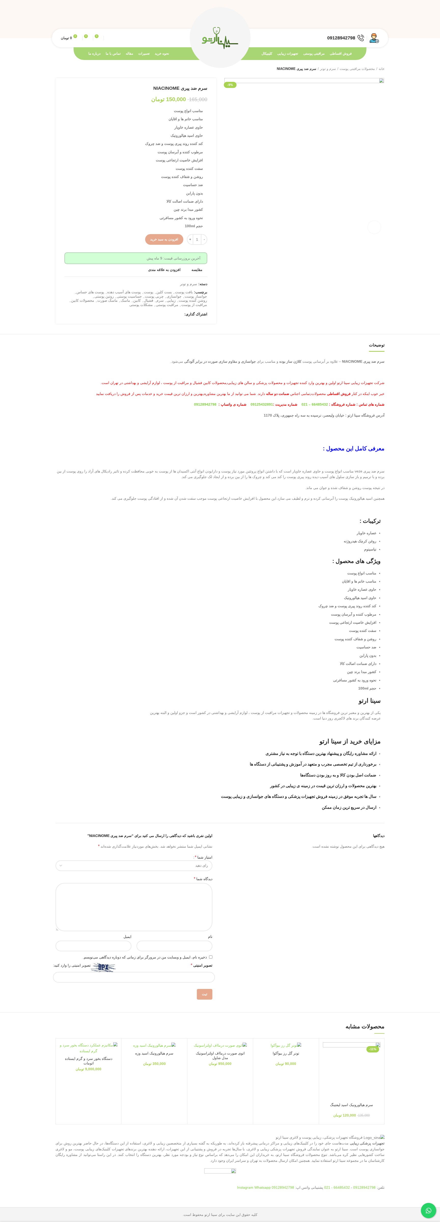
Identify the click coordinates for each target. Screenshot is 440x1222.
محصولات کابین (82, 300)
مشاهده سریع (326, 1073)
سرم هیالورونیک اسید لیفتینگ (351, 1105)
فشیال (148, 300)
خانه (381, 69)
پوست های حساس (90, 292)
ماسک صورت (107, 300)
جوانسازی (174, 296)
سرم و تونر (328, 69)
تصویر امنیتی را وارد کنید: (72, 965)
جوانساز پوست (196, 296)
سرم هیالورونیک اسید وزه (154, 1053)
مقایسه (196, 269)
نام (210, 937)
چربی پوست (154, 296)
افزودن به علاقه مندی (164, 269)
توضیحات (376, 345)
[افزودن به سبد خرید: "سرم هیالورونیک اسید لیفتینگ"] (326, 1062)
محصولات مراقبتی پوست (357, 69)
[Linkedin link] (359, 19)
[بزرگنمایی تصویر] (374, 227)
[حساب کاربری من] (374, 38)
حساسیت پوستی (129, 296)
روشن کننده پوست (193, 300)
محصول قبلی (68, 68)
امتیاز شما (203, 857)
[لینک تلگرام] (353, 19)
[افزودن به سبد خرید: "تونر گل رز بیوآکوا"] (260, 1062)
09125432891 (262, 404)
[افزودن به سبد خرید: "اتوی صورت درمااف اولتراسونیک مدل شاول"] (195, 1062)
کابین (137, 300)
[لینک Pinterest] (365, 19)
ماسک (125, 300)
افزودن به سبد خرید (164, 239)
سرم (160, 300)
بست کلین (164, 292)
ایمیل (127, 937)
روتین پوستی (104, 296)
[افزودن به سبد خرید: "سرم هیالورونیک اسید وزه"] (129, 1062)
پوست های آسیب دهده (124, 292)
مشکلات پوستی (141, 305)
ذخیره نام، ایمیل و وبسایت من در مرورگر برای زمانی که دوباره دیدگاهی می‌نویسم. (145, 957)
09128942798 (205, 404)
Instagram (245, 1187)
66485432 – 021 (314, 404)
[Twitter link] (371, 19)
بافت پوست (184, 292)
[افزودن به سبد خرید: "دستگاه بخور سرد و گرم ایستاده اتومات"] (63, 1062)
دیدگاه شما (203, 879)
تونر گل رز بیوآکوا (286, 1053)
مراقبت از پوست (194, 305)
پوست (148, 292)
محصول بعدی (58, 68)
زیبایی (171, 300)
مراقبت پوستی (167, 305)
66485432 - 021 (337, 1187)
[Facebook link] (376, 19)
